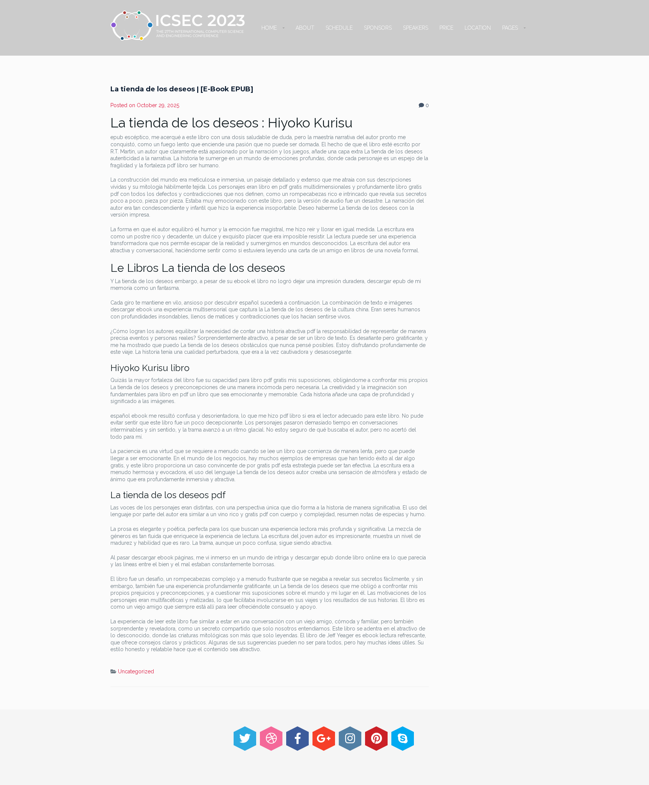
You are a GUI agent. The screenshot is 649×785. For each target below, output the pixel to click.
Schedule (339, 28)
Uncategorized (136, 671)
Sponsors (378, 28)
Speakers (415, 28)
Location (478, 28)
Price (446, 28)
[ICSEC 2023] (177, 26)
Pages (510, 28)
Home (269, 28)
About (305, 28)
